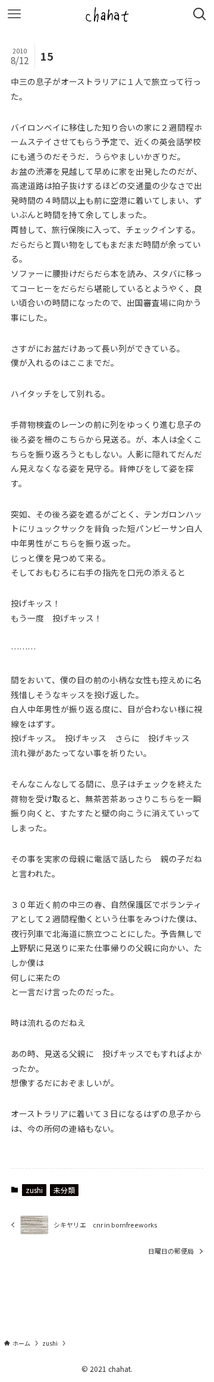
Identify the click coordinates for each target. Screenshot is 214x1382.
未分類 (64, 1190)
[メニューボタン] (14, 14)
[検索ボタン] (199, 14)
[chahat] (107, 14)
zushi (34, 1190)
